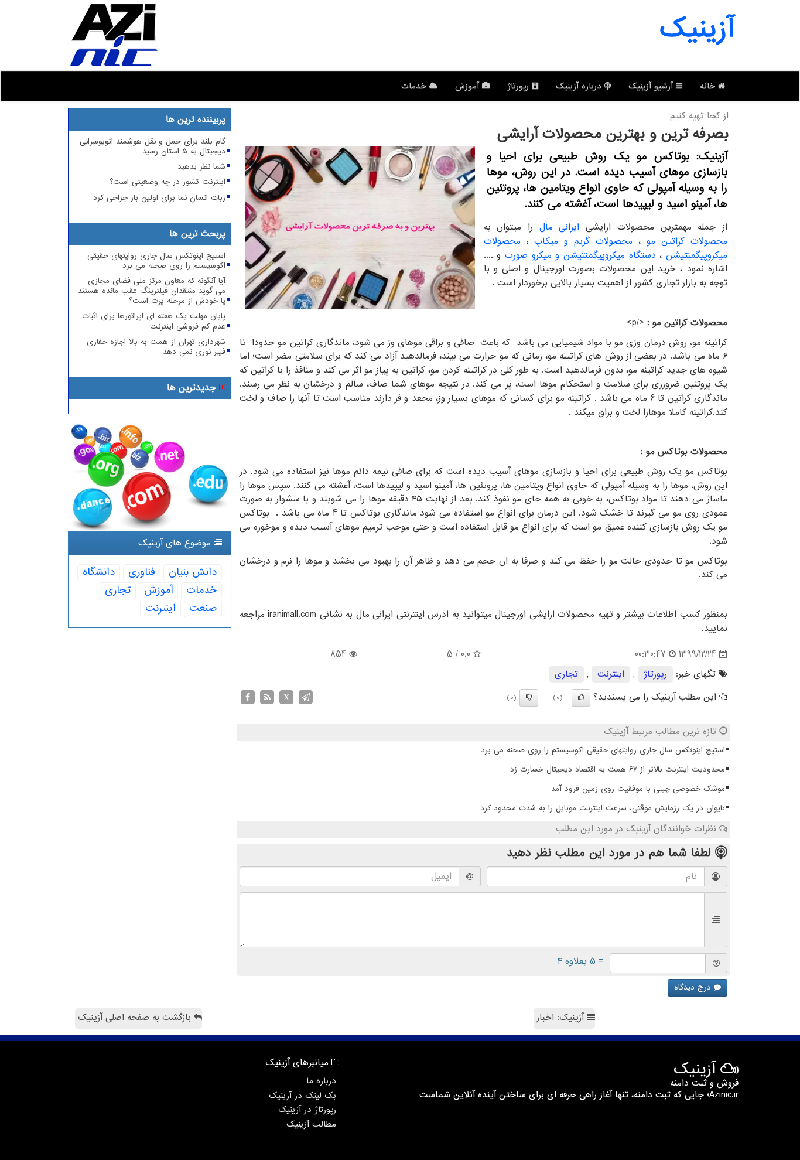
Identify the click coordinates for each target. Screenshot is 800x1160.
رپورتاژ (519, 86)
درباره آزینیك (580, 86)
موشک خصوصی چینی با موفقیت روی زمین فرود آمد (638, 788)
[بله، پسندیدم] (581, 698)
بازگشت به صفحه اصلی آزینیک (136, 1018)
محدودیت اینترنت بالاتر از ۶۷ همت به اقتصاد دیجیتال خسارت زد (617, 769)
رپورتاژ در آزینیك (307, 1109)
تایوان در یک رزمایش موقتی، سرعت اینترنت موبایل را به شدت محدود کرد (602, 808)
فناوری (141, 572)
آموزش (468, 86)
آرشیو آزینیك (652, 86)
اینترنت (610, 674)
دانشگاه (99, 572)
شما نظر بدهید (201, 166)
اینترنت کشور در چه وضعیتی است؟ (167, 181)
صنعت (203, 608)
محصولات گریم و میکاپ (583, 241)
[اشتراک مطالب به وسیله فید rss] (267, 697)
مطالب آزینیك (311, 1124)
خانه (709, 86)
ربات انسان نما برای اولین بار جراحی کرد (159, 197)
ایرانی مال (559, 227)
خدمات (415, 86)
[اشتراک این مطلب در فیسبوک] (248, 697)
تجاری (566, 674)
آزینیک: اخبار (561, 1018)
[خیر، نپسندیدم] (528, 698)
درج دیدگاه (694, 987)
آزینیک (697, 29)
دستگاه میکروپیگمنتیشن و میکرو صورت (580, 255)
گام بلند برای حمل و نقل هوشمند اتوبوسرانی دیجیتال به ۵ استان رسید (152, 146)
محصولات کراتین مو (687, 241)
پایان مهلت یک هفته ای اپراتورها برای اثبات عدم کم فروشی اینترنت (153, 321)
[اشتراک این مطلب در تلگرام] (306, 697)
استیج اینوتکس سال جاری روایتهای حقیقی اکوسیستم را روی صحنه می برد (603, 750)
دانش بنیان (193, 572)
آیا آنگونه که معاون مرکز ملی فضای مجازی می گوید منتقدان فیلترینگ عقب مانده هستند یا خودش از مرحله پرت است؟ (151, 290)
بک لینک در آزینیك (302, 1095)
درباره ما (321, 1080)
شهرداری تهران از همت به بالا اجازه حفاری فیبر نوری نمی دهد (156, 346)
